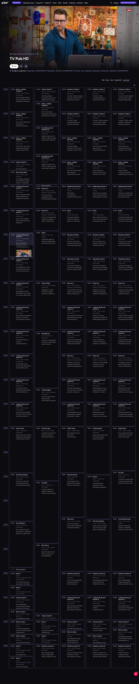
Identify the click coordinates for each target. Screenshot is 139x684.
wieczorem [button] (118, 80)
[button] (134, 85)
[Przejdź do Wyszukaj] (111, 3)
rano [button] (111, 80)
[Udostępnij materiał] (26, 66)
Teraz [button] (107, 80)
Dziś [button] (103, 80)
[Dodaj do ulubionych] (21, 66)
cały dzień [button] (126, 80)
